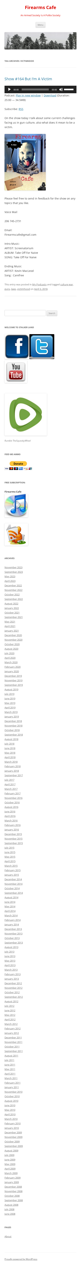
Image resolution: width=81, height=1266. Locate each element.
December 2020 (13, 635)
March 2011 (11, 1078)
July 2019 (9, 694)
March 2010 (11, 1119)
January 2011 (12, 1087)
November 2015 (13, 838)
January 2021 (12, 630)
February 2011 (13, 1082)
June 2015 (10, 852)
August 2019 (11, 689)
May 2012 (10, 1015)
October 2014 (12, 888)
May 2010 (10, 1110)
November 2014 (13, 884)
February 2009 (13, 1177)
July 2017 (9, 780)
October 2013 (12, 938)
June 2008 (10, 1214)
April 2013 (10, 965)
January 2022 (12, 608)
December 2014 (13, 879)
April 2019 (10, 707)
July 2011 (9, 1060)
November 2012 (13, 987)
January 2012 (12, 1033)
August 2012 (11, 1001)
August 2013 (11, 947)
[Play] (9, 89)
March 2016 (11, 820)
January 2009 (12, 1182)
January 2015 (12, 874)
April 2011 (10, 1073)
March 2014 (11, 915)
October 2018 (12, 730)
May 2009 (10, 1164)
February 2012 (13, 1028)
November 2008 (13, 1191)
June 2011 (10, 1064)
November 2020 (13, 639)
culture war (66, 284)
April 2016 (10, 816)
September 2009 (14, 1146)
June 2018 (10, 748)
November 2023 (13, 567)
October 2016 (12, 802)
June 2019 (10, 698)
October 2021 (12, 612)
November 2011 (13, 1042)
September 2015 (14, 843)
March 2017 (11, 789)
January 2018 (12, 770)
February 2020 (13, 667)
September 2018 (14, 734)
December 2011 (13, 1037)
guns (7, 289)
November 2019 (13, 680)
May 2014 (10, 906)
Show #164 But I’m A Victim (28, 78)
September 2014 (14, 893)
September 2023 (14, 572)
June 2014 (10, 902)
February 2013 (13, 974)
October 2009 (12, 1141)
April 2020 (10, 657)
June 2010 (10, 1105)
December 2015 (13, 834)
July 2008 (9, 1209)
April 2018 (10, 757)
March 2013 (11, 969)
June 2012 (10, 1010)
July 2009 (9, 1155)
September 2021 (14, 617)
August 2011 (11, 1055)
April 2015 (10, 861)
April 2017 (10, 784)
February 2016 (13, 825)
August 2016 (11, 807)
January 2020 (12, 671)
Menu (40, 24)
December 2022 (13, 585)
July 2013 (9, 951)
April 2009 (10, 1168)
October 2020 (12, 644)
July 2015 (9, 847)
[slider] (69, 89)
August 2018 (11, 739)
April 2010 (10, 1114)
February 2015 (13, 870)
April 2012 (10, 1019)
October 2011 (12, 1046)
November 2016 (13, 798)
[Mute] (61, 89)
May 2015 (10, 856)
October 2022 (12, 594)
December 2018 (13, 721)
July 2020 (9, 653)
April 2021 (10, 626)
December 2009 (13, 1132)
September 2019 (14, 685)
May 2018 (10, 752)
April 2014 (10, 911)
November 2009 (13, 1137)
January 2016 (12, 829)
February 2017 (13, 793)
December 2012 (13, 983)
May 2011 (10, 1069)
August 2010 (11, 1100)
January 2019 (12, 716)
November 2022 (13, 590)
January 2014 (12, 924)
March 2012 (11, 1024)
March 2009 (11, 1173)
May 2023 (10, 576)
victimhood (23, 289)
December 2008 (13, 1186)
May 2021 (10, 621)
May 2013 (10, 960)
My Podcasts (39, 284)
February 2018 (13, 766)
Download (50, 95)
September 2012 (14, 997)
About (8, 1236)
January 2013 (12, 978)
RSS (21, 109)
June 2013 (10, 956)
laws (13, 289)
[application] (40, 89)
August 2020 (11, 648)
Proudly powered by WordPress (21, 1259)
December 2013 (13, 929)
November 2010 (13, 1091)
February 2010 (13, 1123)
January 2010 (12, 1128)
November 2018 (13, 725)
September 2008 (14, 1200)
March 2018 (11, 761)
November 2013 (13, 933)
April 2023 (10, 581)
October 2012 (12, 992)
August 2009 (11, 1150)
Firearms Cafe (40, 7)
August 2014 (11, 897)
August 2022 (11, 603)
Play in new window (28, 95)
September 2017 (14, 775)
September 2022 (14, 599)
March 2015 (11, 865)
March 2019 (11, 712)
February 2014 (13, 920)
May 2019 (10, 703)
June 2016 (10, 811)
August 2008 (11, 1204)
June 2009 (10, 1159)
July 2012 (9, 1006)
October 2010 (12, 1096)
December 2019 (13, 676)
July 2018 (9, 743)
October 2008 (12, 1195)
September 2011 (14, 1051)
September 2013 (14, 942)
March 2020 (11, 662)
